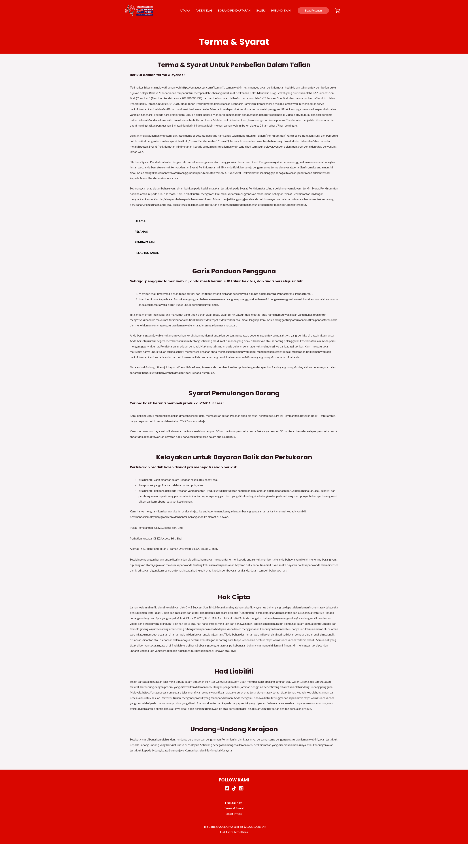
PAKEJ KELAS (204, 10)
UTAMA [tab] (140, 221)
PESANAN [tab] (141, 231)
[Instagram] (241, 788)
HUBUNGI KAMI (281, 10)
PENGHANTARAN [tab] (147, 252)
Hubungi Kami (234, 802)
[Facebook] (226, 788)
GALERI (261, 10)
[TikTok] (234, 788)
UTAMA (185, 10)
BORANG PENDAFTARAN (234, 10)
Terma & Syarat (234, 808)
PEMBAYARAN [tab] (145, 242)
